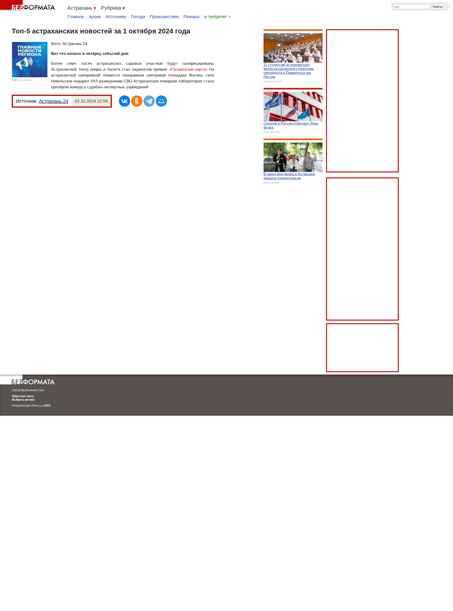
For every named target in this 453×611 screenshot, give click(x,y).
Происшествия (164, 16)
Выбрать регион (23, 399)
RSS (47, 405)
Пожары (192, 16)
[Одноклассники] (137, 101)
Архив (95, 16)
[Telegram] (149, 101)
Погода (138, 16)
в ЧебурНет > (217, 16)
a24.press (26, 80)
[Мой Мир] (161, 101)
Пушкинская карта (188, 69)
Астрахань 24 (53, 101)
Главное (75, 16)
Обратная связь (23, 396)
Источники (115, 16)
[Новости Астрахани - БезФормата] (28, 6)
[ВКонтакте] (124, 101)
